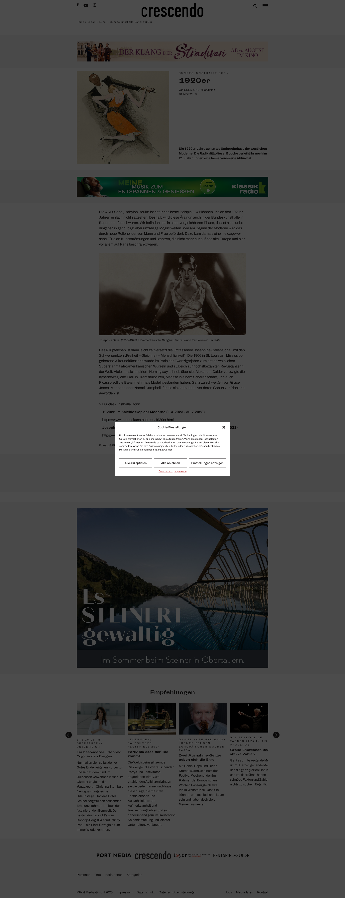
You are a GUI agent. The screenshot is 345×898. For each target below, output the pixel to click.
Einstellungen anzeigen (207, 462)
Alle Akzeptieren (136, 462)
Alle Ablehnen (170, 462)
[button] (224, 427)
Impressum (180, 471)
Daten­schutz (165, 471)
